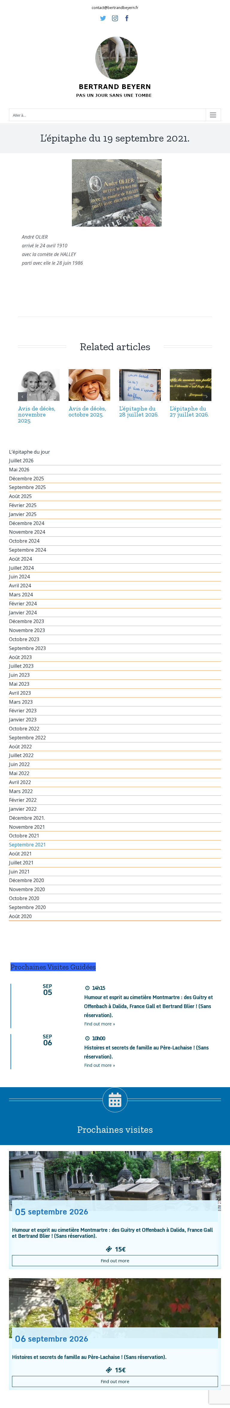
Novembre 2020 (27, 889)
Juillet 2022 (21, 755)
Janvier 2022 (23, 809)
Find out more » (99, 1024)
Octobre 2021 (24, 835)
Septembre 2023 (27, 648)
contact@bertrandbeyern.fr (115, 7)
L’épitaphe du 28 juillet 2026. (138, 411)
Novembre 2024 (27, 532)
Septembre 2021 (27, 844)
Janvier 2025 (23, 514)
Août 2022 (20, 746)
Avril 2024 (20, 585)
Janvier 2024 (23, 612)
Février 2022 (23, 800)
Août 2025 (20, 496)
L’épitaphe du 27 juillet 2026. (189, 411)
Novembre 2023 (27, 630)
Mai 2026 (19, 469)
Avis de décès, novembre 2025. (36, 414)
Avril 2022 (20, 782)
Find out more (115, 1260)
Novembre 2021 (27, 827)
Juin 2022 (19, 764)
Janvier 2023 (23, 719)
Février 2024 (23, 603)
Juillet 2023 (21, 666)
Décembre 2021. (27, 818)
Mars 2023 (21, 702)
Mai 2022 (19, 773)
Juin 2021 (19, 871)
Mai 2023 (19, 684)
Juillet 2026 (21, 460)
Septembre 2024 (27, 550)
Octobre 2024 (24, 541)
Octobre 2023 (24, 639)
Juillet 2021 (21, 862)
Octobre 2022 (24, 728)
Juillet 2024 (21, 568)
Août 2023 (20, 657)
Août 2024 (20, 559)
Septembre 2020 (27, 907)
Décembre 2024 (26, 523)
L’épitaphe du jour (29, 452)
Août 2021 (20, 853)
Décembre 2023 (26, 621)
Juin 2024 (19, 576)
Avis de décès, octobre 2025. (87, 411)
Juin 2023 (19, 675)
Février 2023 (23, 710)
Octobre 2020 (24, 898)
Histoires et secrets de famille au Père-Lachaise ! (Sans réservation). (89, 1357)
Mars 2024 (21, 594)
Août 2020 (20, 916)
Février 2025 (23, 505)
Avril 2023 (20, 693)
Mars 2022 (21, 791)
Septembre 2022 (27, 737)
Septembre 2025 (27, 487)
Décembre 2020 (26, 880)
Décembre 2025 (26, 478)
